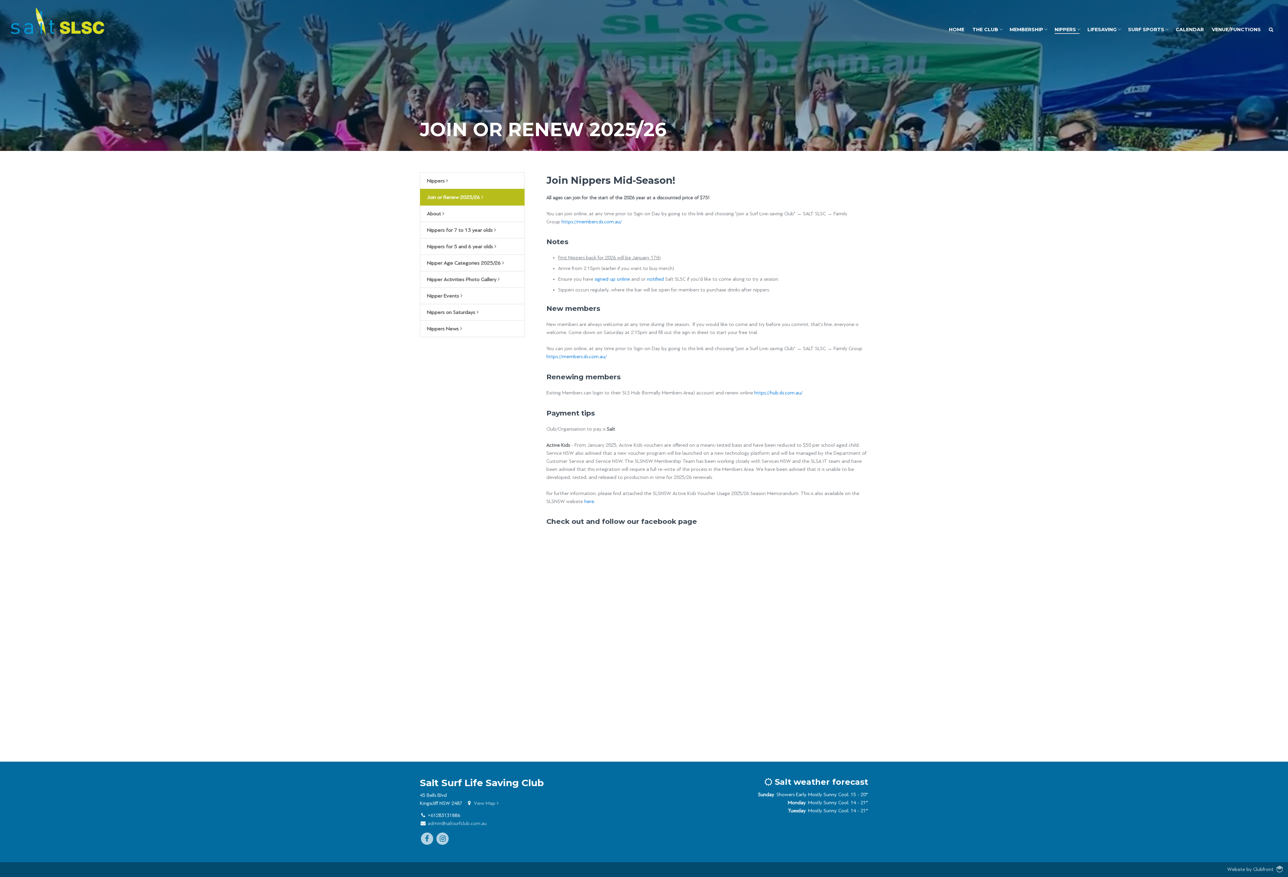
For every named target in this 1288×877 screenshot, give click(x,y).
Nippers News (443, 329)
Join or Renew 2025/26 (454, 197)
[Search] (1271, 30)
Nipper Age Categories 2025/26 (464, 263)
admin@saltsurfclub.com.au (457, 823)
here (589, 501)
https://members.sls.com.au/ (591, 222)
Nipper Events (444, 296)
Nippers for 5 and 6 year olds (460, 246)
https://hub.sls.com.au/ (779, 393)
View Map (485, 803)
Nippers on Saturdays (452, 312)
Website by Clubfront (1250, 869)
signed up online (613, 279)
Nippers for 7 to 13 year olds (460, 230)
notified (655, 279)
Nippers (436, 181)
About (434, 214)
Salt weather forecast (820, 782)
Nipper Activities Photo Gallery (462, 279)
